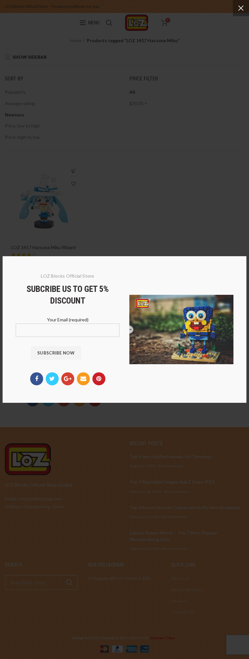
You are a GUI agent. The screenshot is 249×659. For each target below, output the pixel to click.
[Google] (67, 378)
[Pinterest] (98, 378)
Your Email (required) (68, 319)
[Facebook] (36, 378)
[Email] (83, 378)
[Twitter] (52, 378)
